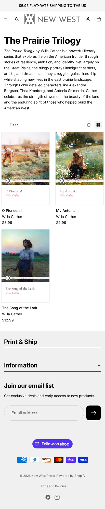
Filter (14, 125)
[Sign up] (93, 413)
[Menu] (6, 19)
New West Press (43, 476)
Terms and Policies (52, 486)
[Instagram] (57, 497)
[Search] (16, 19)
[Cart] (98, 19)
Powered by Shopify (70, 476)
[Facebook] (48, 497)
